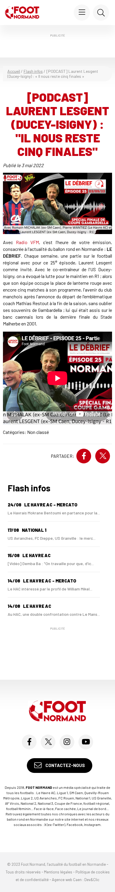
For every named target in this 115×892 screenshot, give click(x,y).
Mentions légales (58, 872)
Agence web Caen (67, 879)
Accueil (13, 71)
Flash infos (33, 71)
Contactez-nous (65, 765)
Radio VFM (27, 242)
